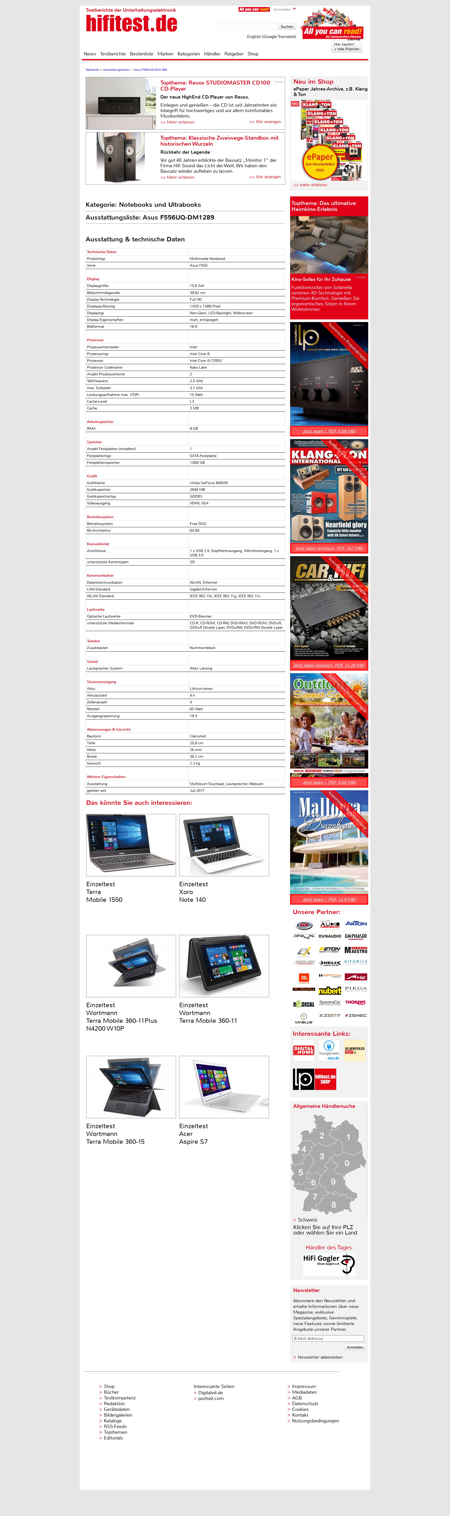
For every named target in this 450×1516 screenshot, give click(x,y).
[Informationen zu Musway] (304, 992)
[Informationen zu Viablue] (304, 1018)
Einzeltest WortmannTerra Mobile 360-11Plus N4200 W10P (121, 1017)
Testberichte (113, 54)
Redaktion (114, 1404)
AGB (297, 1398)
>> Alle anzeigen (265, 121)
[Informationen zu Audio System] (330, 925)
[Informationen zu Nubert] (330, 992)
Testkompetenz (120, 1398)
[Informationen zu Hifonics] (356, 965)
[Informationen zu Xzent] (330, 1018)
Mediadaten (304, 1392)
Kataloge (113, 1421)
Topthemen (115, 1432)
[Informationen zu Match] (330, 978)
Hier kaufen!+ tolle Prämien (346, 46)
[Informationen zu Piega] (356, 992)
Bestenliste (141, 54)
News (90, 54)
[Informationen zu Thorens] (356, 1005)
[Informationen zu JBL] (304, 978)
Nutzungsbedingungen (315, 1421)
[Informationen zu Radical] (304, 1005)
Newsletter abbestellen (320, 1357)
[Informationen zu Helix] (330, 965)
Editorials (113, 1438)
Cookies (300, 1409)
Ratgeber (233, 54)
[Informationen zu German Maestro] (356, 952)
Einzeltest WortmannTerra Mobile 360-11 (208, 1013)
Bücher (111, 1392)
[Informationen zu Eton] (330, 952)
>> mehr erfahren (310, 185)
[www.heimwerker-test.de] (355, 1065)
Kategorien (189, 54)
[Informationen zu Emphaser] (356, 939)
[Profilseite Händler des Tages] (329, 1274)
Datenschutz (305, 1404)
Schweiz (307, 1220)
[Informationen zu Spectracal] (330, 1005)
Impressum (304, 1386)
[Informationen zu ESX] (304, 952)
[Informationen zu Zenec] (356, 1018)
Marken (165, 54)
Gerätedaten (117, 1409)
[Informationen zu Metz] (356, 978)
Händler (212, 54)
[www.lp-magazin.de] (304, 1094)
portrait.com (211, 1398)
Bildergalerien (118, 1415)
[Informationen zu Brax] (304, 939)
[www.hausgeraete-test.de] (329, 1065)
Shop (253, 54)
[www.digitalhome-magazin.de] (304, 1065)
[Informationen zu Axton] (356, 925)
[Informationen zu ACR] (304, 925)
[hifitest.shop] (325, 1094)
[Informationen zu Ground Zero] (304, 965)
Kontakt (300, 1415)
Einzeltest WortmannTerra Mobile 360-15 (115, 1134)
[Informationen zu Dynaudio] (330, 939)
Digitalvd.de (210, 1393)
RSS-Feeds (115, 1426)
